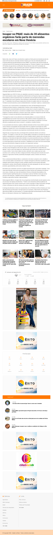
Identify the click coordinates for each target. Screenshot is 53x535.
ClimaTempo (45, 272)
